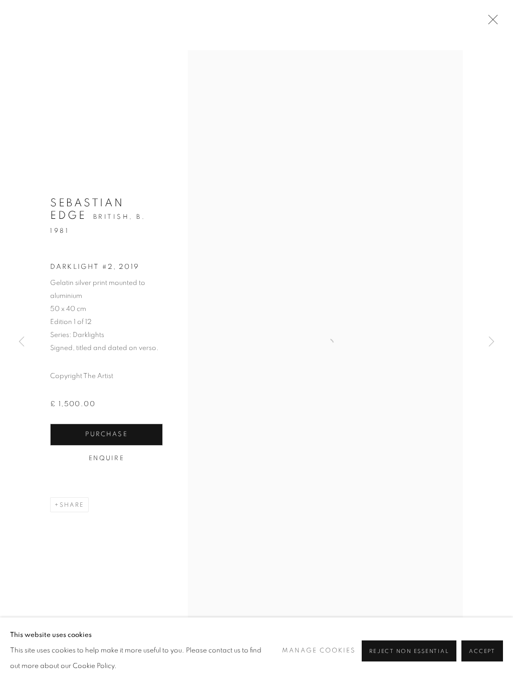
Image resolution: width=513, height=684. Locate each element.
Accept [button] (482, 651)
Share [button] (72, 505)
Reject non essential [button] (409, 651)
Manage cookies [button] (319, 650)
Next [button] (491, 342)
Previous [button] (21, 342)
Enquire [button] (106, 458)
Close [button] (490, 22)
